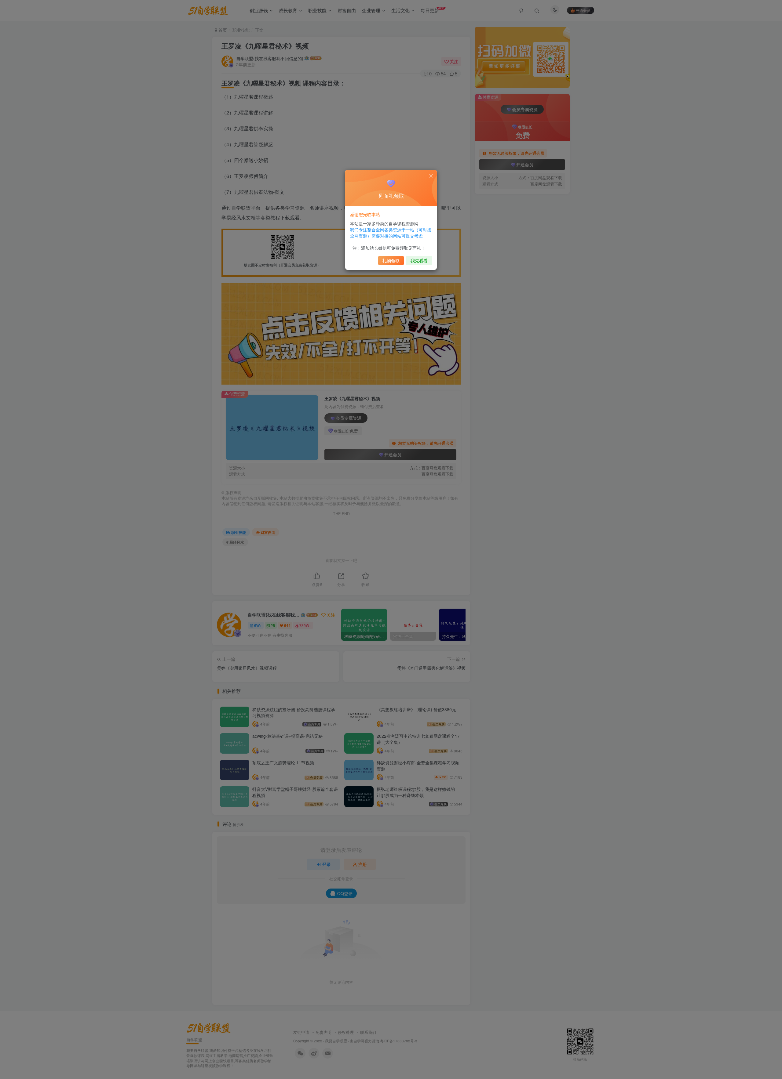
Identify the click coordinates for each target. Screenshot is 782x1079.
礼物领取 (391, 260)
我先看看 (419, 260)
